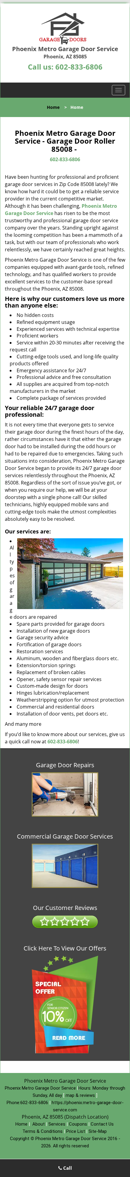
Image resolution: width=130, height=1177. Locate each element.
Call (67, 1168)
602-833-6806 (78, 67)
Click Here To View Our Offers (65, 948)
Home (53, 107)
